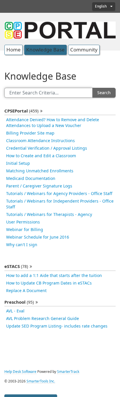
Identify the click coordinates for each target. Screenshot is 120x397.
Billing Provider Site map (30, 133)
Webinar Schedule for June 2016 (37, 237)
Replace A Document (26, 290)
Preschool (19, 302)
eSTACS (16, 266)
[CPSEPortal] (60, 29)
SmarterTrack (68, 372)
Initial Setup (18, 163)
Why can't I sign (21, 244)
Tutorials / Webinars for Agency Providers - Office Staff (59, 193)
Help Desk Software (20, 372)
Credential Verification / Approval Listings (46, 148)
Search (104, 92)
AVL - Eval (15, 311)
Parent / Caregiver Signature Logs (39, 186)
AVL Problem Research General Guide (42, 318)
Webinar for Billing (24, 229)
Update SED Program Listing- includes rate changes (56, 326)
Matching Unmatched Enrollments (39, 171)
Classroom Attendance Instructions (40, 140)
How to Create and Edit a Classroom (41, 155)
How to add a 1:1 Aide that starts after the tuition (54, 275)
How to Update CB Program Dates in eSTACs (49, 283)
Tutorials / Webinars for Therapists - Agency (49, 214)
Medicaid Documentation (30, 178)
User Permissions (23, 222)
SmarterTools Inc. (41, 381)
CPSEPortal (21, 111)
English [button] (101, 6)
